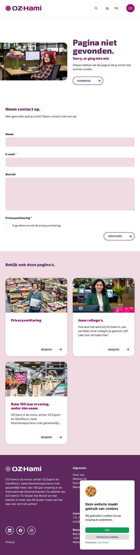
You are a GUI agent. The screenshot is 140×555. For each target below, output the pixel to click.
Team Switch (103, 542)
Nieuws (77, 487)
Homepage (84, 80)
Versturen (115, 236)
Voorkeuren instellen (107, 537)
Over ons (79, 475)
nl (107, 8)
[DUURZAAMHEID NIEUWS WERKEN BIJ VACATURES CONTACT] (130, 8)
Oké (107, 530)
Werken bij (80, 479)
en (116, 8)
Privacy (10, 542)
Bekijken (46, 349)
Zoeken (96, 8)
